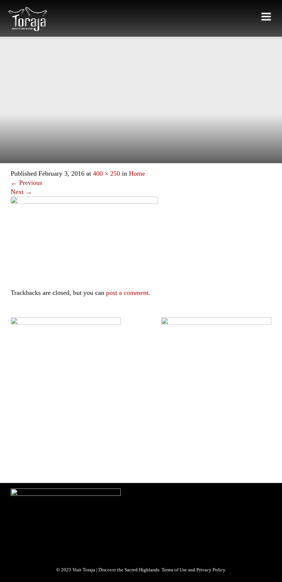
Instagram (79, 463)
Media (77, 399)
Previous (26, 182)
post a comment (127, 292)
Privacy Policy (138, 399)
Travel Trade (104, 399)
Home (137, 173)
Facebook (25, 463)
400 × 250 (106, 173)
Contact (47, 408)
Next (21, 191)
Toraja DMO (22, 399)
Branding (52, 399)
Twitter (51, 463)
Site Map (22, 408)
